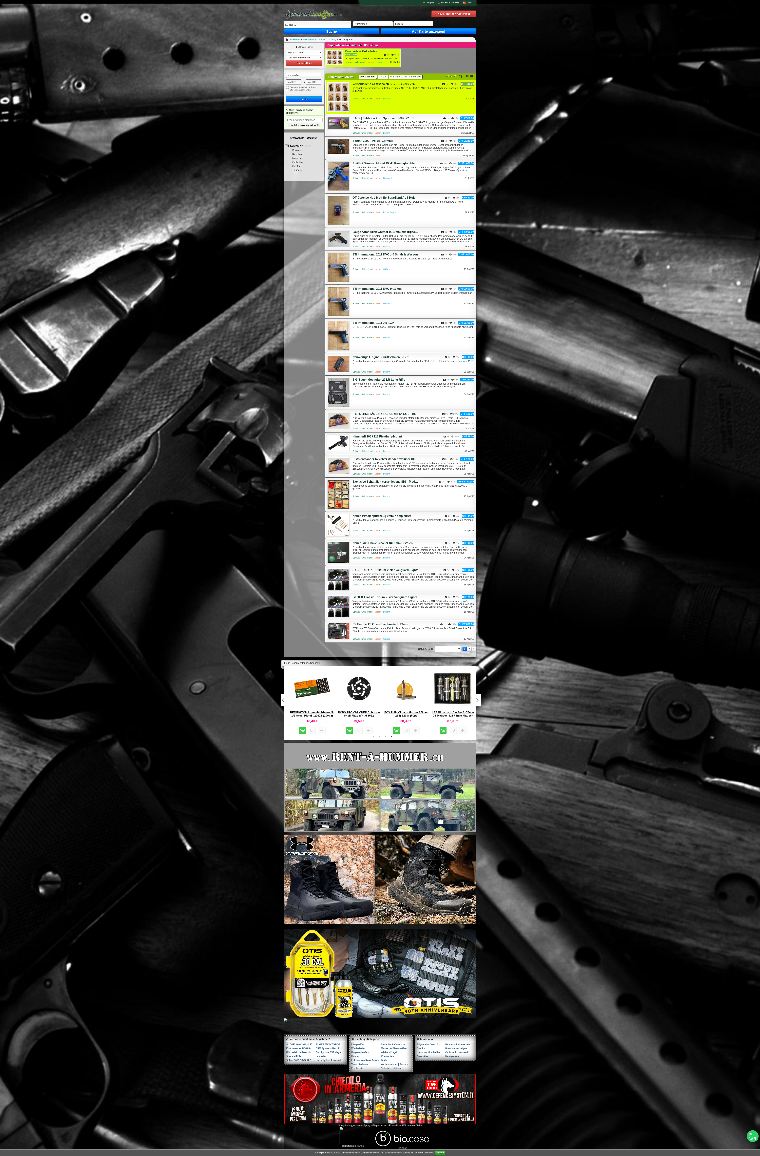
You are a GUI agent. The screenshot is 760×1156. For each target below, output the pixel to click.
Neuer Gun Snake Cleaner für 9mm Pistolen (382, 543)
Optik (384, 1060)
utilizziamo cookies (370, 1152)
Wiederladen (358, 1048)
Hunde (355, 1056)
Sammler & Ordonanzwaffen (395, 1044)
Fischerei (356, 1068)
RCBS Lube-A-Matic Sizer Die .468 (452, 714)
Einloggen (430, 2)
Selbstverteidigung (391, 1068)
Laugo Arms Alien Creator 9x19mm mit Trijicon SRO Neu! (385, 231)
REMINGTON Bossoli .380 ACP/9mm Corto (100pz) (359, 714)
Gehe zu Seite (425, 649)
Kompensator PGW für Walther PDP (301, 1048)
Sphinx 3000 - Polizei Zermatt (372, 140)
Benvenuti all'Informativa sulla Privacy (459, 1044)
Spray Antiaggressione (350, 1125)
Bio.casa (402, 1147)
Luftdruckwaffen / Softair (365, 1060)
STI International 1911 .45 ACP (373, 322)
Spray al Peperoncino (375, 1125)
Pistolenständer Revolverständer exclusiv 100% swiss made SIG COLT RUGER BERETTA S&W (385, 459)
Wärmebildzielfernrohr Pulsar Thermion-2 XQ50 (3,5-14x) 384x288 (301, 1052)
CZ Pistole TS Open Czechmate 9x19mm (380, 624)
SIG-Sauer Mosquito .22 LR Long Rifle (378, 379)
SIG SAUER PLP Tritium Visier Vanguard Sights (385, 570)
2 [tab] (379, 737)
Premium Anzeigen (456, 1048)
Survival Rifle (293, 1056)
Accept (440, 1152)
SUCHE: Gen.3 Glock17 (299, 1044)
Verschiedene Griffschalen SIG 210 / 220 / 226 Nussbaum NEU (385, 84)
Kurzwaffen (297, 145)
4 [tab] (391, 737)
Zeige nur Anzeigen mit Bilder (303, 87)
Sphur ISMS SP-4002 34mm (301, 1060)
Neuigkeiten (452, 1056)
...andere (297, 170)
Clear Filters (304, 63)
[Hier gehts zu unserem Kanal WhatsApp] (753, 1136)
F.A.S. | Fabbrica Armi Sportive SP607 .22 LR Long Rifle (385, 118)
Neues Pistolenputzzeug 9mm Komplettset (381, 515)
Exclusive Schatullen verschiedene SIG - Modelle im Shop (385, 481)
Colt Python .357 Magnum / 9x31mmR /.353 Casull (330, 1052)
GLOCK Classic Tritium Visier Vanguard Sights (384, 597)
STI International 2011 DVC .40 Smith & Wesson (385, 254)
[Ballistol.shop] (353, 1135)
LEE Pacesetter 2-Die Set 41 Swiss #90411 (406, 714)
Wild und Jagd (389, 1052)
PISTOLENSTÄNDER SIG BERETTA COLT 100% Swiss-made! (385, 414)
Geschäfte (422, 1056)
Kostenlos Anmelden (450, 2)
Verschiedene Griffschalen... (362, 51)
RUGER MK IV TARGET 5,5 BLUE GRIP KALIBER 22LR (330, 1044)
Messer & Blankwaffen (394, 1048)
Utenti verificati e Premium (431, 1052)
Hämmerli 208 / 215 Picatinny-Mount (377, 436)
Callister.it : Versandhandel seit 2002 (459, 1052)
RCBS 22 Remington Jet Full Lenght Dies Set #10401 (312, 714)
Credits (421, 1048)
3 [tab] (385, 737)
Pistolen (296, 150)
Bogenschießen (360, 1052)
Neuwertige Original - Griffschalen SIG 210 (381, 357)
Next (478, 700)
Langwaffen (357, 1044)
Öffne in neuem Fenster (300, 90)
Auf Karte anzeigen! (428, 31)
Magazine (297, 158)
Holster (296, 166)
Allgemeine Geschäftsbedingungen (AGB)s (431, 1044)
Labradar (321, 1056)
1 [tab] (373, 737)
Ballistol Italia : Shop (353, 1145)
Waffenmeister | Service (394, 1064)
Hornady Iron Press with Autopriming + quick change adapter (330, 1060)
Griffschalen (298, 162)
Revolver (297, 154)
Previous (284, 700)
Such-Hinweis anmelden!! (304, 125)
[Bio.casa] (402, 1145)
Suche (331, 31)
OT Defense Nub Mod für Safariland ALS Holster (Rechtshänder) (385, 197)
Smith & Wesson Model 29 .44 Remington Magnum (385, 163)
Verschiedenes (359, 1064)
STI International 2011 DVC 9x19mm (377, 288)
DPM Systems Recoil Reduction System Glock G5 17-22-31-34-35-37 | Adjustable (330, 1048)
